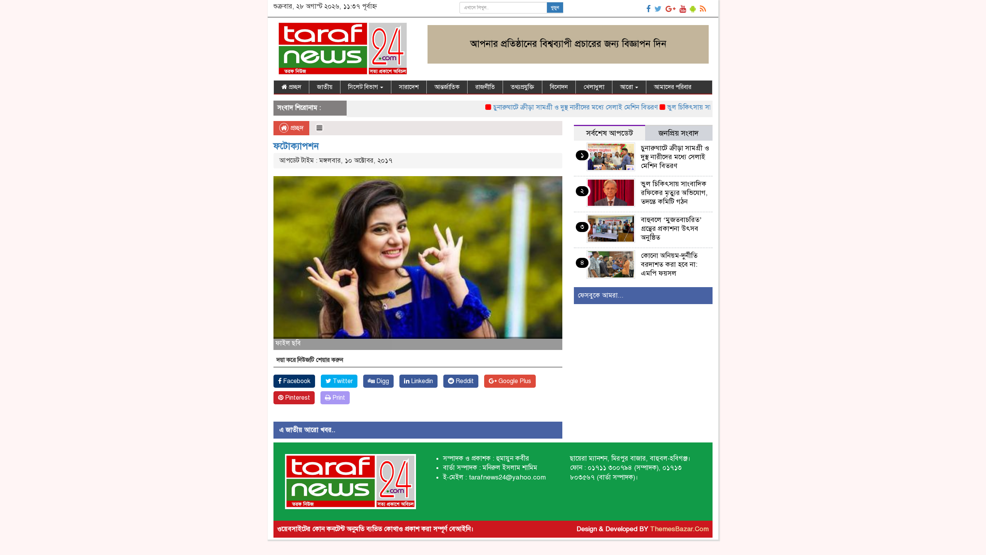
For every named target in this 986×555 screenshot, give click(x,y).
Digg (382, 381)
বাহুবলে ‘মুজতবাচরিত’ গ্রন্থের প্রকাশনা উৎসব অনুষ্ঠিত (671, 228)
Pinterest (296, 398)
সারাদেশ (409, 87)
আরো (627, 87)
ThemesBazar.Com (679, 529)
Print (338, 398)
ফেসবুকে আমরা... (601, 295)
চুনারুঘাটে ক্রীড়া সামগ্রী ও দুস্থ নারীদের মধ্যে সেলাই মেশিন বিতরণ (556, 107)
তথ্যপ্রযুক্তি (522, 87)
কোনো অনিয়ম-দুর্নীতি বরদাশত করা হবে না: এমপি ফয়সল (669, 264)
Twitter (342, 381)
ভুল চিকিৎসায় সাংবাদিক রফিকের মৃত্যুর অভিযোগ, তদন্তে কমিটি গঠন (674, 193)
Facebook (296, 381)
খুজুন (555, 7)
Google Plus (514, 381)
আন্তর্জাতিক (446, 87)
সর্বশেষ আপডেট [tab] (609, 133)
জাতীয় (324, 87)
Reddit (464, 381)
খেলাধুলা (594, 87)
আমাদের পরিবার (672, 87)
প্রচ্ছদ (294, 87)
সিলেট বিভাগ (363, 87)
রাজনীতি (485, 87)
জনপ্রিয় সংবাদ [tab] (679, 133)
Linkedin (421, 381)
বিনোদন (559, 87)
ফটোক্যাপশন (296, 146)
